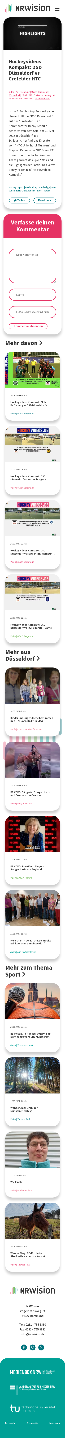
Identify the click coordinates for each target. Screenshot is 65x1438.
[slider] (25, 47)
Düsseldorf (14, 95)
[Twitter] (41, 1347)
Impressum (54, 1423)
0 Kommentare (42, 98)
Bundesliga (44, 187)
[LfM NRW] (32, 1390)
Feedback (44, 200)
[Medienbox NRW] (32, 1372)
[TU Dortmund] (32, 1408)
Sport (21, 187)
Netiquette (32, 1423)
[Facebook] (24, 1347)
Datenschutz (11, 1423)
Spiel (40, 190)
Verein (47, 190)
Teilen (21, 200)
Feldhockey (31, 187)
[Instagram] (32, 1347)
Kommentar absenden (28, 326)
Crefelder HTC (28, 190)
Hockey (13, 187)
